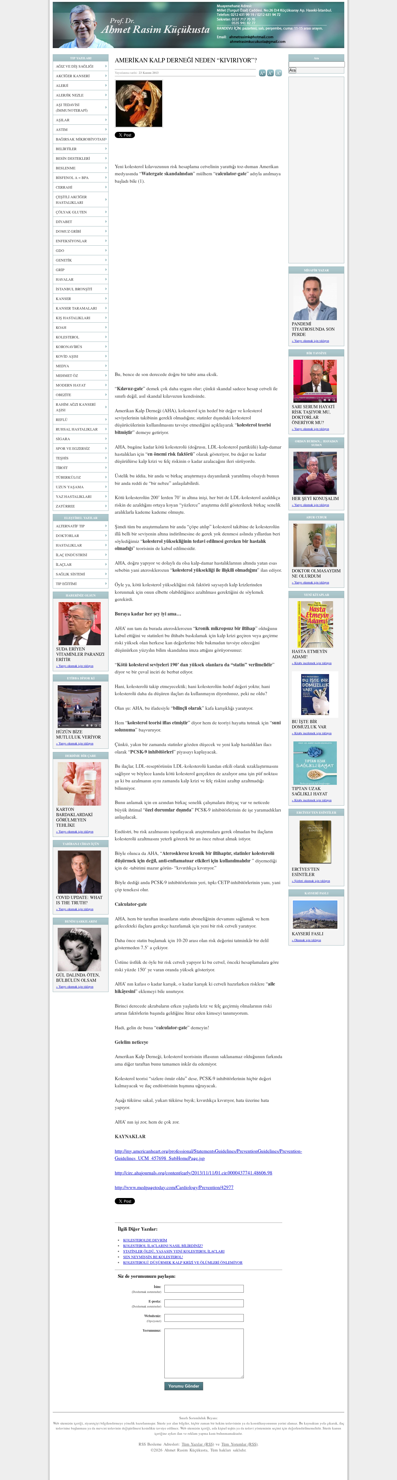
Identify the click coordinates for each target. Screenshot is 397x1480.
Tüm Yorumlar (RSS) (239, 1444)
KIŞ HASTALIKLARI (73, 317)
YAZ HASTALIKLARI (73, 496)
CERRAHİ (64, 187)
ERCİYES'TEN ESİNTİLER (305, 871)
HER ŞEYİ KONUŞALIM (315, 498)
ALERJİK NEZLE (69, 94)
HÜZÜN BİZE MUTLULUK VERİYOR (78, 734)
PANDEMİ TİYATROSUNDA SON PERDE (313, 329)
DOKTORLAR (67, 535)
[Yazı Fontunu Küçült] (270, 72)
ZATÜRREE (65, 505)
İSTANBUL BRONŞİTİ (74, 288)
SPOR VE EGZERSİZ (73, 448)
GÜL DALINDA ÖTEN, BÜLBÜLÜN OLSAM (78, 977)
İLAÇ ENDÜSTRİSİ (71, 554)
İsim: (146, 1289)
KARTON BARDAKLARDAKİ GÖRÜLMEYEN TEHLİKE (74, 817)
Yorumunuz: (152, 1330)
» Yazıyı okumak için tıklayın (74, 666)
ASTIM (62, 129)
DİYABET (64, 221)
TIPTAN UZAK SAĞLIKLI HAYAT (310, 791)
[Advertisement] (198, 235)
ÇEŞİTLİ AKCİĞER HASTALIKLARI (71, 199)
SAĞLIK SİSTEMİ (70, 573)
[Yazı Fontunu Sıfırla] (278, 72)
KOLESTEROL (67, 336)
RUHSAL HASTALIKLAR (77, 429)
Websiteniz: (152, 1318)
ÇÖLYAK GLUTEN (71, 211)
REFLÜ (62, 419)
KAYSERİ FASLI (307, 934)
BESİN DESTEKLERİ (73, 158)
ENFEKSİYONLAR (71, 240)
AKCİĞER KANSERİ (73, 75)
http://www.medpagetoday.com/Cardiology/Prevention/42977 (174, 1187)
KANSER (63, 298)
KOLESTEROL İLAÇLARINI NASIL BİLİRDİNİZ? (163, 1245)
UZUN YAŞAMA (70, 486)
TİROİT (62, 467)
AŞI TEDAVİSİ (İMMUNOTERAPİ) (72, 107)
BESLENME (65, 167)
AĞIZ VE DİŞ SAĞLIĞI (74, 66)
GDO (60, 250)
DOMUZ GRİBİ (68, 231)
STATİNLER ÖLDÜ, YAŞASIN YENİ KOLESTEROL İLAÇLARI (174, 1251)
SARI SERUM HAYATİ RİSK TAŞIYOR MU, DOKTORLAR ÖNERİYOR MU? (313, 414)
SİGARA (63, 438)
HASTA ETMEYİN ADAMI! (309, 654)
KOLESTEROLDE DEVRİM (145, 1239)
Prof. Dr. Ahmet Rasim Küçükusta (198, 25)
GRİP (60, 269)
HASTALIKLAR (69, 545)
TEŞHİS (62, 457)
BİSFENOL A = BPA (72, 177)
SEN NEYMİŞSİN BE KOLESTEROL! (153, 1256)
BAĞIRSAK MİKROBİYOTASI (80, 138)
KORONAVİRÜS (69, 346)
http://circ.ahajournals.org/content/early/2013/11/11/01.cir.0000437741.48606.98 (193, 1172)
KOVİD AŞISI (67, 356)
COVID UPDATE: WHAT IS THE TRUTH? (79, 899)
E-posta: (146, 1303)
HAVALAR (65, 279)
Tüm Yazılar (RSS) (198, 1444)
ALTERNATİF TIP (70, 525)
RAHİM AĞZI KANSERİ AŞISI (76, 407)
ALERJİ (62, 85)
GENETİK (64, 259)
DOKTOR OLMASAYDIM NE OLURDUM (316, 573)
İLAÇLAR (64, 564)
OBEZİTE (63, 394)
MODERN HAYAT (71, 384)
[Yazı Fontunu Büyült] (262, 72)
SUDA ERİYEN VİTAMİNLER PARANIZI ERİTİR (80, 654)
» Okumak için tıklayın (306, 940)
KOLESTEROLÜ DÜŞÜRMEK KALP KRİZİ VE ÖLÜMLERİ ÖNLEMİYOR (183, 1262)
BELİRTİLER (66, 148)
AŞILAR (62, 119)
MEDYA (62, 365)
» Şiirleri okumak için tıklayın (311, 881)
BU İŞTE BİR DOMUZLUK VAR (309, 724)
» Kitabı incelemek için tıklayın (312, 663)
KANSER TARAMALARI (76, 308)
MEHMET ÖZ (67, 375)
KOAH (61, 327)
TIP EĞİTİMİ (66, 583)
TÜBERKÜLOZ (68, 477)
